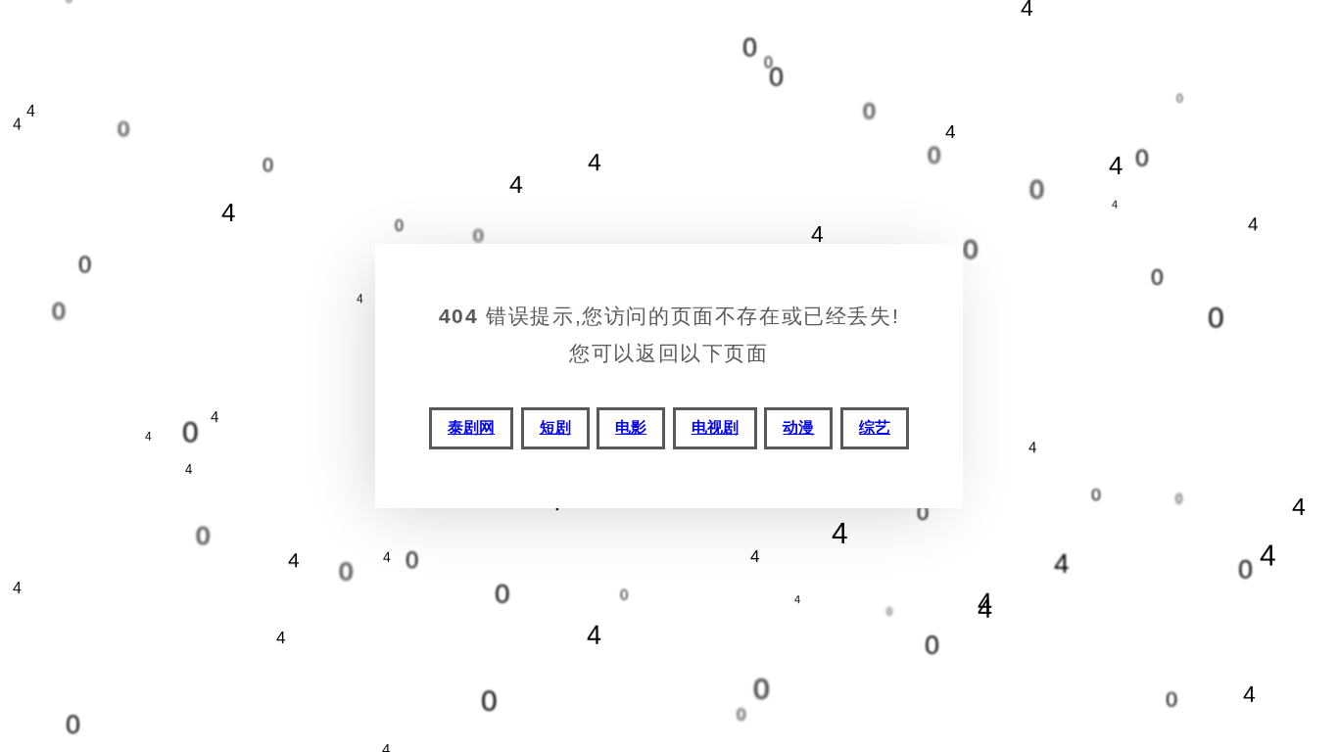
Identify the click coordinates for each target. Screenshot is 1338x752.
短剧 (555, 427)
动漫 (798, 427)
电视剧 (715, 427)
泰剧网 (471, 427)
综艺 (874, 427)
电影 (630, 427)
